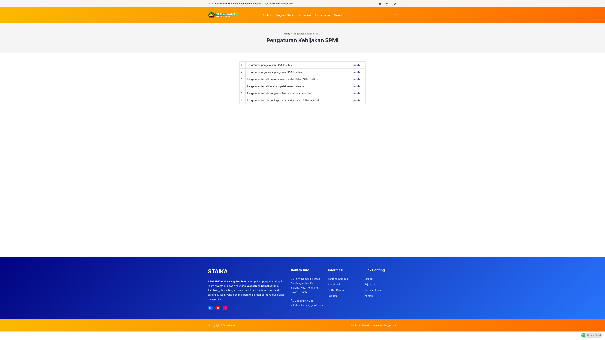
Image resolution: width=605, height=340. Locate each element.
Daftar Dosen (336, 290)
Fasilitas (332, 295)
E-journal (370, 284)
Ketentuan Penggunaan (385, 325)
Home (287, 33)
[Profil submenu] (270, 15)
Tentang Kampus (338, 278)
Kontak (369, 295)
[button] (396, 15)
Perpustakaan (373, 290)
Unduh (355, 65)
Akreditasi (334, 284)
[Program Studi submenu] (294, 15)
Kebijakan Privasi (360, 325)
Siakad (369, 278)
